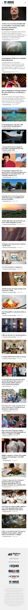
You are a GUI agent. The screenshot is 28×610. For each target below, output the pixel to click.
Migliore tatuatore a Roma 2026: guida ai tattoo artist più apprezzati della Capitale (14, 457)
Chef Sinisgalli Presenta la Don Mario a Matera (14, 312)
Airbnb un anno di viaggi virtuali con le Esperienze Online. (14, 289)
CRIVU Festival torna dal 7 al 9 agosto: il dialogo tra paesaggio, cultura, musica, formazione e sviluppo (14, 532)
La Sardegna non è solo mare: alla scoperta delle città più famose (12, 125)
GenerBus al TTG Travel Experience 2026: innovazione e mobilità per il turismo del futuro (13, 197)
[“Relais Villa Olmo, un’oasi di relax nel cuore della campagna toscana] (14, 211)
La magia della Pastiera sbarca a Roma (14, 356)
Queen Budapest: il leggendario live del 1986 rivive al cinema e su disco (14, 92)
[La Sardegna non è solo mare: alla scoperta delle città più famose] (14, 114)
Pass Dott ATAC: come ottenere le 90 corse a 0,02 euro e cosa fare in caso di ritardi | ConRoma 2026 (13, 407)
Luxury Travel (5, 265)
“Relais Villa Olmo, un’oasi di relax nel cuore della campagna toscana (13, 221)
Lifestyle (4, 242)
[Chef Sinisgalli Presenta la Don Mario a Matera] (14, 302)
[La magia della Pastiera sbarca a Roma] (14, 347)
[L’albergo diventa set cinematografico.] (14, 325)
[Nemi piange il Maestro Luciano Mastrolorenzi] (14, 48)
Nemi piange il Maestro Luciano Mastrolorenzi (14, 59)
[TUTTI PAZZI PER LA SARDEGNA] (14, 257)
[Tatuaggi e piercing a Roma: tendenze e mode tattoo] (14, 234)
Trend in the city (5, 333)
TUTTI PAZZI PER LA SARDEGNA (12, 267)
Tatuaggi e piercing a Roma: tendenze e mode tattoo (14, 244)
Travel (3, 194)
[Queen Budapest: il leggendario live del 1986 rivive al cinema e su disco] (14, 80)
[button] (2, 3)
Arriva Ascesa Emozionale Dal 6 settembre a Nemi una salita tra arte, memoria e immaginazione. (13, 26)
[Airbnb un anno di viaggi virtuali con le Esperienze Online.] (14, 279)
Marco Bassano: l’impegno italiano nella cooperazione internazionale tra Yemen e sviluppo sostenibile (14, 432)
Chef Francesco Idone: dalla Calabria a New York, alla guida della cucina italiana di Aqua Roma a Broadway (14, 508)
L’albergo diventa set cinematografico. (14, 335)
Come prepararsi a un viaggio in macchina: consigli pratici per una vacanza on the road (12, 148)
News (3, 56)
